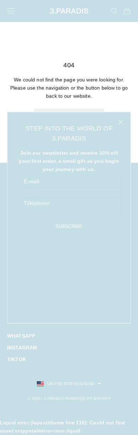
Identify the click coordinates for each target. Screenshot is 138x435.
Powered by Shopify (88, 398)
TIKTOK (16, 359)
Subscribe (69, 226)
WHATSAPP (21, 336)
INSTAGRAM (22, 347)
